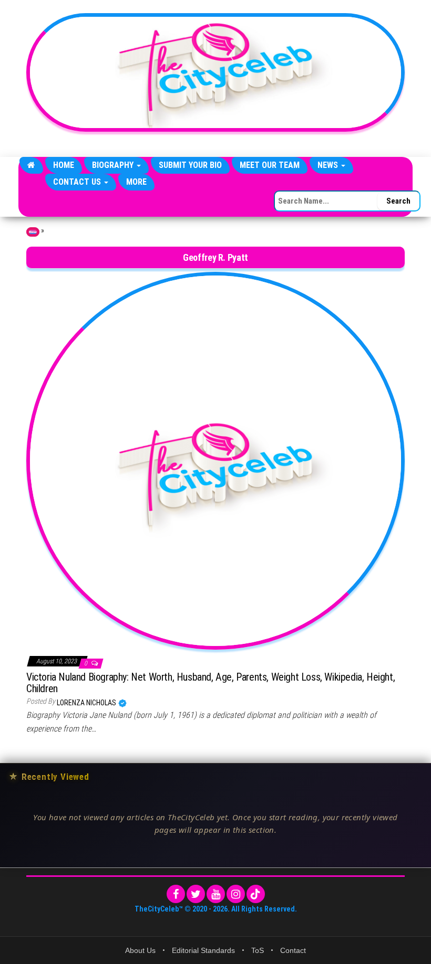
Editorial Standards (203, 950)
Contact (293, 950)
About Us (140, 950)
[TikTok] (256, 894)
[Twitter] (196, 894)
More (136, 182)
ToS (257, 950)
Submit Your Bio (190, 165)
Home (63, 165)
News (328, 165)
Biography (114, 165)
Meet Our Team (270, 165)
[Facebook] (176, 894)
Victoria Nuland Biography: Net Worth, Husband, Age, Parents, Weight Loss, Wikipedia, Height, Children (210, 683)
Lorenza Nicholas (87, 702)
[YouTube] (216, 894)
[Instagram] (236, 894)
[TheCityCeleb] (31, 165)
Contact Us (78, 182)
